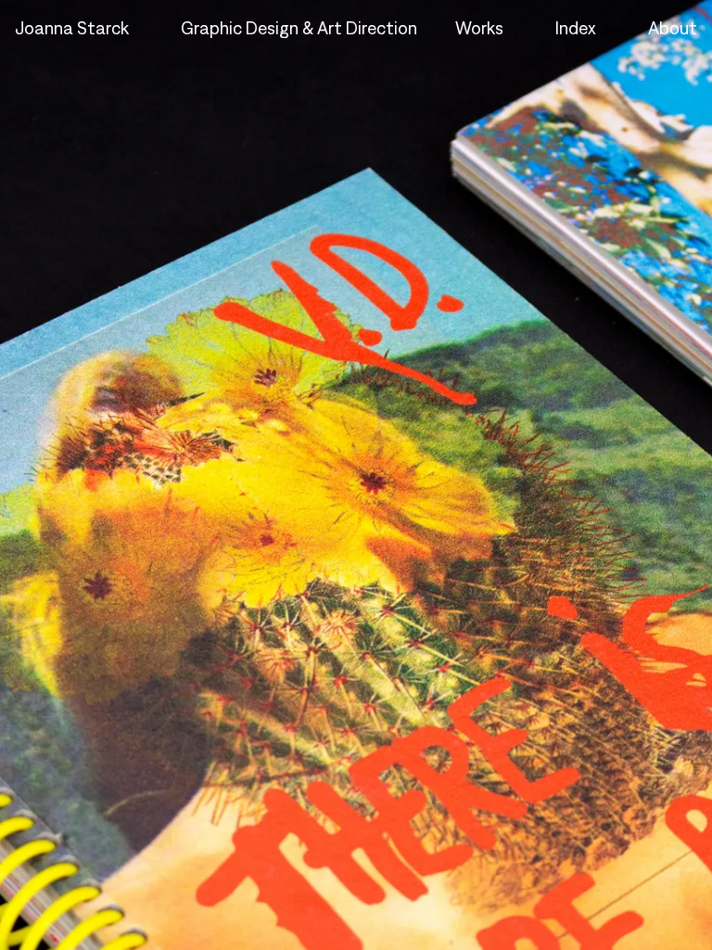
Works (479, 28)
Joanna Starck (72, 28)
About (672, 28)
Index (575, 28)
